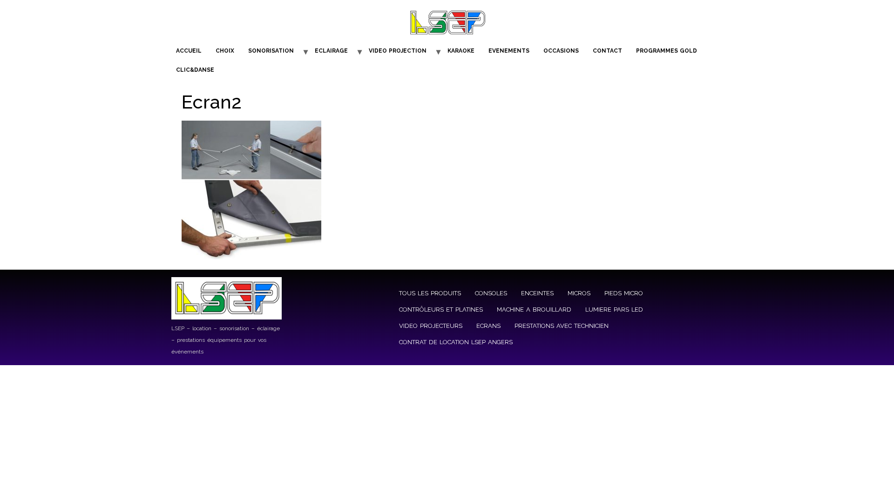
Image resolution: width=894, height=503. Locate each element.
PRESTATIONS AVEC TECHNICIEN (562, 325)
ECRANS (488, 325)
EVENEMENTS (508, 51)
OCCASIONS (561, 51)
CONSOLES (491, 293)
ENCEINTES (537, 293)
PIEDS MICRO (623, 293)
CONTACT (607, 51)
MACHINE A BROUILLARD (534, 309)
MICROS (579, 293)
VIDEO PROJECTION (398, 51)
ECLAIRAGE (331, 51)
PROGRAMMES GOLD (666, 51)
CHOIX (225, 51)
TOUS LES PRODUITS (430, 293)
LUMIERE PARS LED (614, 309)
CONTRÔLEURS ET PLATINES (441, 309)
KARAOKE (460, 51)
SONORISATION (271, 51)
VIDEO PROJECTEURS (430, 325)
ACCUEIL (189, 51)
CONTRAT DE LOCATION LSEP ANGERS (456, 342)
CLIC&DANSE (195, 70)
